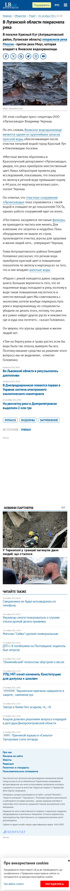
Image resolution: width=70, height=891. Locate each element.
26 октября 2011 (47, 15)
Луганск (10, 420)
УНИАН (26, 430)
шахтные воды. (40, 270)
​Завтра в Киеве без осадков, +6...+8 (27, 707)
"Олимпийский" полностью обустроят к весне (33, 662)
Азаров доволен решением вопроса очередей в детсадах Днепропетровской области (34, 721)
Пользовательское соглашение (20, 771)
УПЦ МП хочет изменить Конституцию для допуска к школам (32, 676)
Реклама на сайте (13, 756)
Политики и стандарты (16, 767)
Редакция (8, 763)
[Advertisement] (35, 467)
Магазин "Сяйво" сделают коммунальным (30, 634)
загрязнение (49, 420)
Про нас (7, 752)
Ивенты (7, 759)
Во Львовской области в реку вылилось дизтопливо (30, 373)
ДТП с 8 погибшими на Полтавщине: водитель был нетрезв (34, 648)
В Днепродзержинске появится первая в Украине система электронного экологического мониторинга (31, 389)
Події (32, 15)
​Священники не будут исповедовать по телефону (29, 603)
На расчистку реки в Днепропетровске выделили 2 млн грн (30, 405)
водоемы (28, 420)
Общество (20, 15)
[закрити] (69, 860)
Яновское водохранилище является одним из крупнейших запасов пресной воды (32, 134)
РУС (57, 5)
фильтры (58, 220)
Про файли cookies (14, 883)
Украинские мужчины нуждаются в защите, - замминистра (33, 693)
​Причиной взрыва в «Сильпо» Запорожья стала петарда (28, 737)
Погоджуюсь (54, 884)
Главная (7, 15)
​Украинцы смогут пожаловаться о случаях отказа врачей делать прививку (31, 619)
